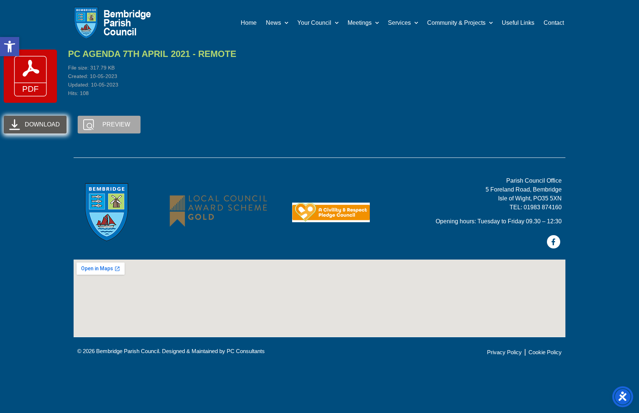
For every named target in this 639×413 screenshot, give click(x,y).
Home (249, 23)
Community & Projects (456, 23)
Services (399, 23)
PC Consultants (246, 351)
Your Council (314, 23)
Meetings (360, 23)
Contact (554, 23)
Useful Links (518, 23)
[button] (9, 46)
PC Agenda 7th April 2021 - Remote (152, 54)
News (273, 23)
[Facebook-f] (553, 241)
